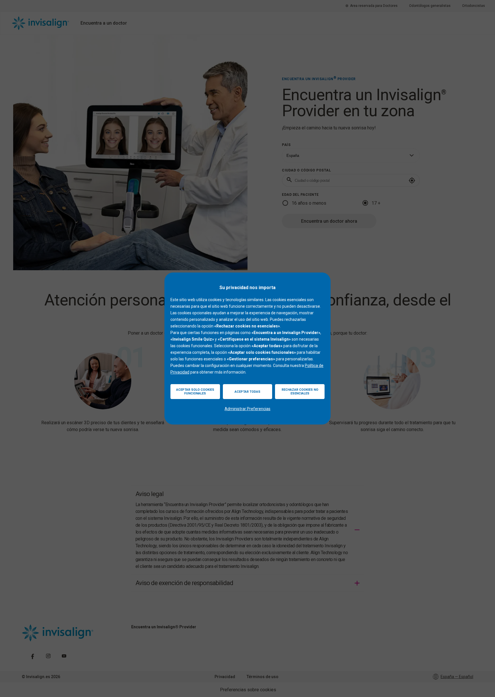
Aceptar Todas (247, 392)
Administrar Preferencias (247, 408)
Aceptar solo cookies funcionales (195, 391)
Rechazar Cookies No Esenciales (300, 391)
